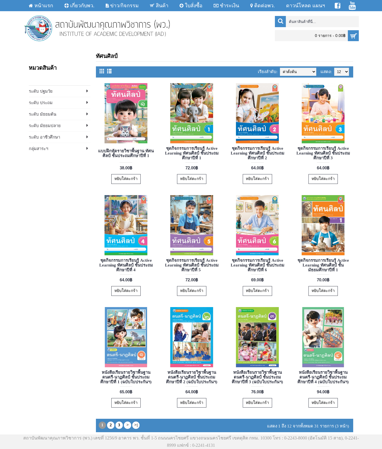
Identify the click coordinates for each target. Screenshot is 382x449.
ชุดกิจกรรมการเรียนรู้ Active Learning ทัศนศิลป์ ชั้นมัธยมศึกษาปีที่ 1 (323, 265)
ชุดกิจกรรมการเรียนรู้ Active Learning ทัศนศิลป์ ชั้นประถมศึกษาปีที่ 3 (323, 153)
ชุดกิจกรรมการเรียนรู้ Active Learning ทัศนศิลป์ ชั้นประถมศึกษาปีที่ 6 (257, 265)
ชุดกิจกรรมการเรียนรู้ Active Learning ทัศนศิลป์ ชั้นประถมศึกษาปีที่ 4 (126, 265)
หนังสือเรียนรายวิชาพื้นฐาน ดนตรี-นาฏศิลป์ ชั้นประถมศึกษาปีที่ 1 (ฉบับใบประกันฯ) (126, 377)
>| (136, 425)
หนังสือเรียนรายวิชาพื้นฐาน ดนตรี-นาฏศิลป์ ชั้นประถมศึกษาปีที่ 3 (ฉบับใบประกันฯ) (257, 377)
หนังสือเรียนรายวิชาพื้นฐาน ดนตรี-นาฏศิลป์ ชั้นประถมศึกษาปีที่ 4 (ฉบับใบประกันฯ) (323, 377)
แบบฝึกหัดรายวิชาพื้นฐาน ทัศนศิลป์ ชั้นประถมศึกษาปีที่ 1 (126, 153)
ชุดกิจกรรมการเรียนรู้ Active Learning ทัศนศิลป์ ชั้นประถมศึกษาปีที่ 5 (192, 265)
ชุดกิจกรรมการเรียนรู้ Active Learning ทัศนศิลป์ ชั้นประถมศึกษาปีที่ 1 (192, 153)
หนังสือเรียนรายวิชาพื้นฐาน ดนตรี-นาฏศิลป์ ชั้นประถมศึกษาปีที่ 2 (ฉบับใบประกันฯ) (191, 377)
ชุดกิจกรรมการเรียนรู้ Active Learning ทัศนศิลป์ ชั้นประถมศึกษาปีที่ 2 (257, 153)
